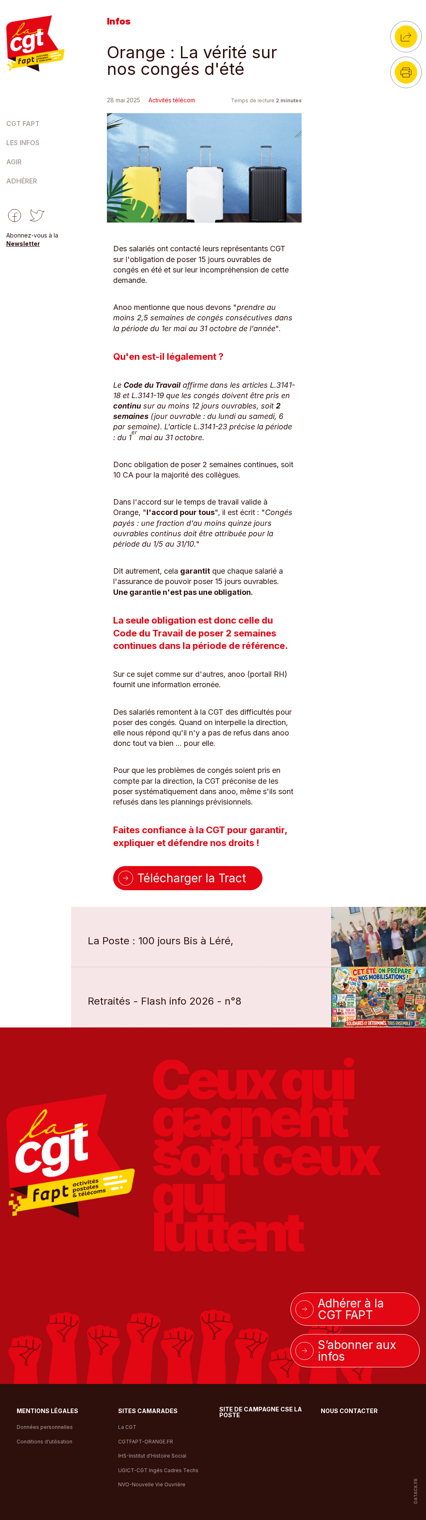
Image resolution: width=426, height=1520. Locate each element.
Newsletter (23, 243)
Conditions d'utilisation (44, 1441)
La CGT (127, 1427)
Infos (119, 21)
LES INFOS (23, 143)
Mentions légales (47, 1411)
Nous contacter (349, 1411)
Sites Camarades (148, 1411)
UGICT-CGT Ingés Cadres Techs (158, 1470)
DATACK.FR (416, 1490)
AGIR (14, 162)
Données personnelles (45, 1427)
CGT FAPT (23, 124)
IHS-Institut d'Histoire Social (152, 1456)
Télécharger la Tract (191, 878)
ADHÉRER (21, 181)
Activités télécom (172, 100)
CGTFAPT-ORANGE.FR (145, 1441)
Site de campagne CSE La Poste (260, 1412)
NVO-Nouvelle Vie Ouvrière (152, 1484)
